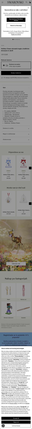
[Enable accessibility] (3, 425)
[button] (28, 7)
